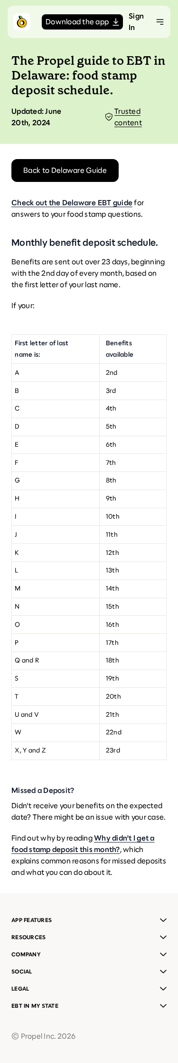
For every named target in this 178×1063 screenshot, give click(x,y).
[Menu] (160, 22)
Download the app (77, 21)
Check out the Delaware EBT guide (71, 202)
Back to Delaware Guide (65, 170)
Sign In (136, 21)
